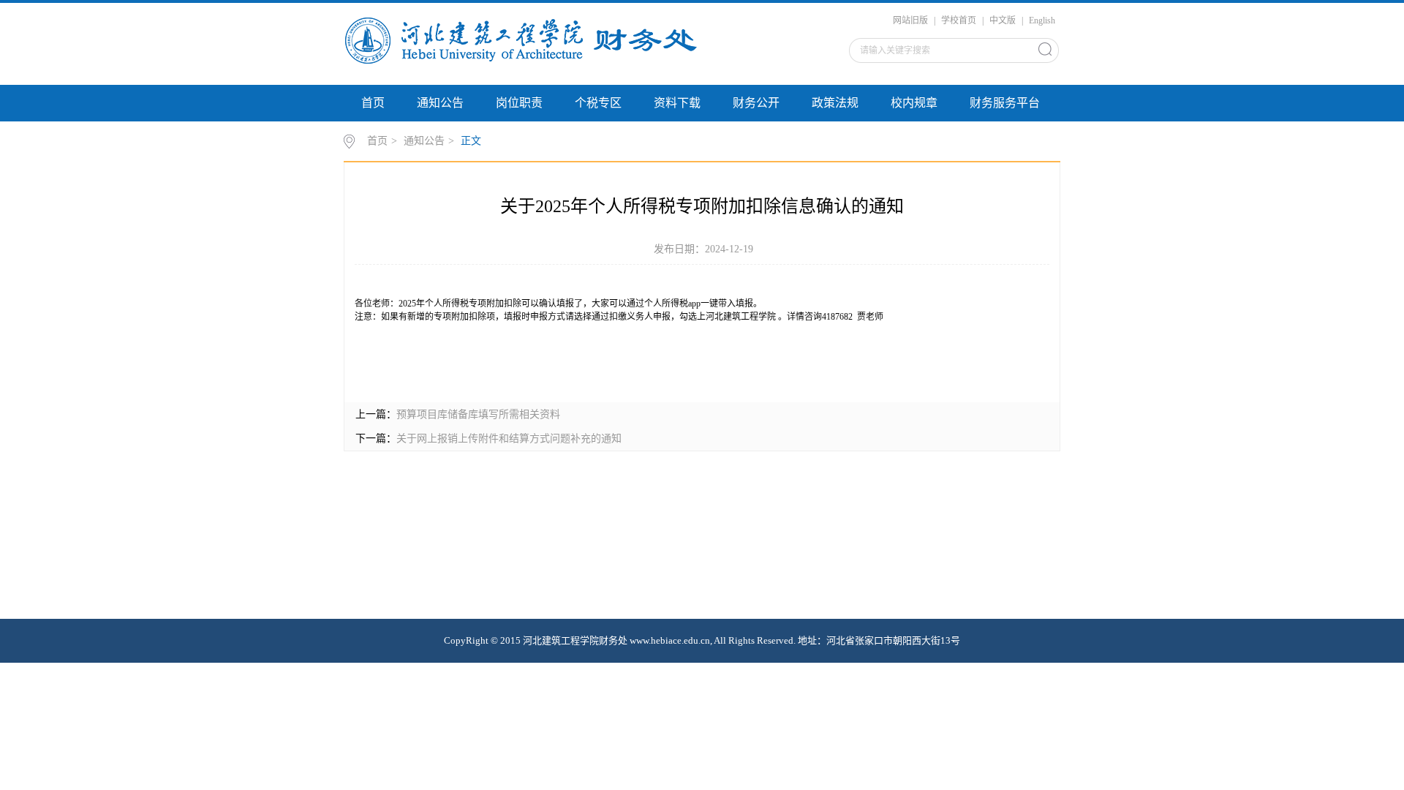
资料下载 (677, 103)
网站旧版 (910, 20)
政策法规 (835, 103)
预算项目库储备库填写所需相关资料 (478, 414)
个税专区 (598, 103)
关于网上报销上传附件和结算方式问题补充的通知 (509, 438)
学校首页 (958, 20)
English (1042, 20)
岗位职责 (519, 103)
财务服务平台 (1005, 103)
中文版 (1002, 20)
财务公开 (756, 103)
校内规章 (914, 103)
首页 (373, 103)
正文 (471, 140)
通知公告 (440, 103)
